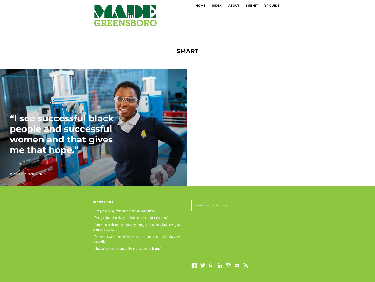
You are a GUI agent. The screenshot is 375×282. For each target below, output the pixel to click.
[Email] (237, 265)
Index (217, 5)
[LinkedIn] (220, 265)
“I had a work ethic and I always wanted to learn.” (127, 248)
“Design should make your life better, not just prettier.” (130, 217)
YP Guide (271, 5)
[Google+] (211, 265)
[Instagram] (228, 265)
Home (200, 5)
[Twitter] (203, 265)
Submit (252, 5)
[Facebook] (194, 265)
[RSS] (246, 265)
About (233, 5)
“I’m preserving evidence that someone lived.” (125, 210)
